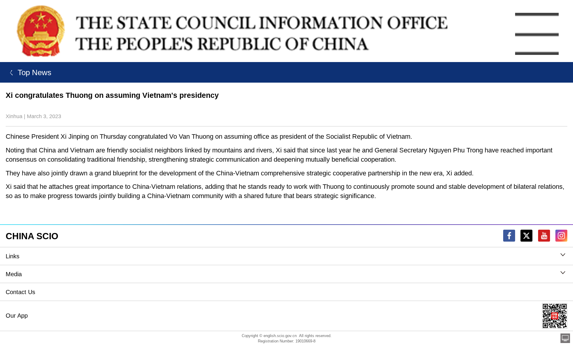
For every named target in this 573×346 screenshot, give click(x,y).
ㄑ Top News (28, 72)
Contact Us (20, 292)
